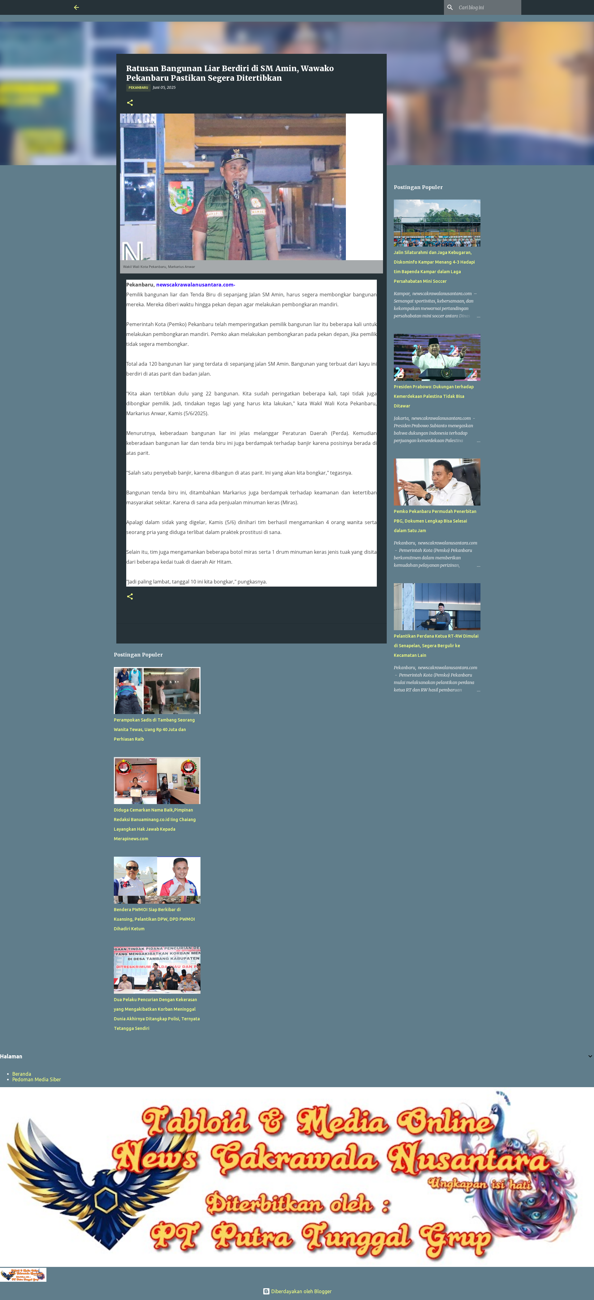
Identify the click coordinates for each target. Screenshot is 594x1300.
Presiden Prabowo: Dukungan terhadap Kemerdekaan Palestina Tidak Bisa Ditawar (434, 396)
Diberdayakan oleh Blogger (301, 1291)
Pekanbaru (138, 87)
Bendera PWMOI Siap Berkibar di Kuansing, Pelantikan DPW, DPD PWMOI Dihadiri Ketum (154, 919)
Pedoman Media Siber (36, 1079)
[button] (130, 103)
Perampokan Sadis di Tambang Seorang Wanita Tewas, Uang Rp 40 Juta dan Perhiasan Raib (154, 729)
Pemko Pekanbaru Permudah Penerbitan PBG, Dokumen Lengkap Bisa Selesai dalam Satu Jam (435, 521)
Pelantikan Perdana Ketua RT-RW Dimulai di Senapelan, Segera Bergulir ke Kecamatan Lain (436, 646)
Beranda (21, 1074)
